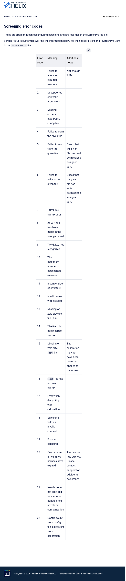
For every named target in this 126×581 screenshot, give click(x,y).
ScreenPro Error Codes (27, 16)
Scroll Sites (75, 573)
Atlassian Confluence (93, 573)
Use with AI (111, 16)
